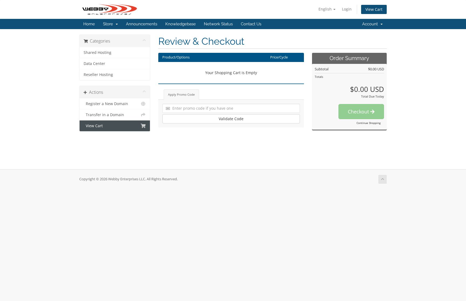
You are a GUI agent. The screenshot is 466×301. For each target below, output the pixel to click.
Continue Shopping (369, 123)
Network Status (218, 24)
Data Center (94, 63)
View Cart (373, 9)
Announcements (141, 24)
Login (347, 9)
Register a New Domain (106, 103)
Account (371, 24)
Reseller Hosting (98, 74)
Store (109, 24)
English (325, 9)
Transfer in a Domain (104, 114)
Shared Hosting (97, 52)
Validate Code (231, 118)
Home (89, 24)
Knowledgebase (180, 24)
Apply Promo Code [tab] (181, 94)
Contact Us (251, 24)
